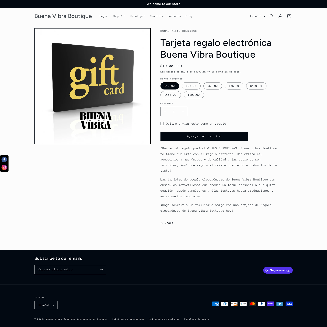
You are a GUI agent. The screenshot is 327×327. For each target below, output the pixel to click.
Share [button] (169, 222)
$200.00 (194, 94)
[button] (271, 16)
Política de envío (196, 319)
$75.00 (234, 85)
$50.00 (213, 85)
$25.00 (191, 85)
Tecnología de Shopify (92, 319)
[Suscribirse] (101, 269)
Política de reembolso (164, 319)
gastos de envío (177, 71)
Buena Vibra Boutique (60, 319)
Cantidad (166, 103)
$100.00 (256, 85)
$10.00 (170, 85)
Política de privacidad (128, 319)
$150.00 (171, 94)
